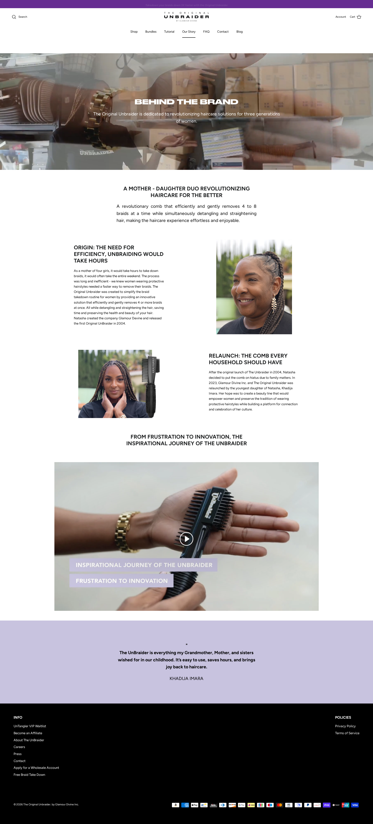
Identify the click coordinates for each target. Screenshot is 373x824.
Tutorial (169, 31)
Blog (239, 31)
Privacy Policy (345, 726)
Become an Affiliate (28, 733)
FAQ (206, 31)
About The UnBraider (29, 740)
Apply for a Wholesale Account (36, 768)
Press (18, 754)
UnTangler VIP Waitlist (30, 726)
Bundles (150, 31)
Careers (19, 747)
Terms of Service (347, 733)
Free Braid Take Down (29, 775)
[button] (186, 538)
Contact (223, 31)
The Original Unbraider (37, 804)
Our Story (188, 31)
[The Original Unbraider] (186, 17)
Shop (134, 31)
